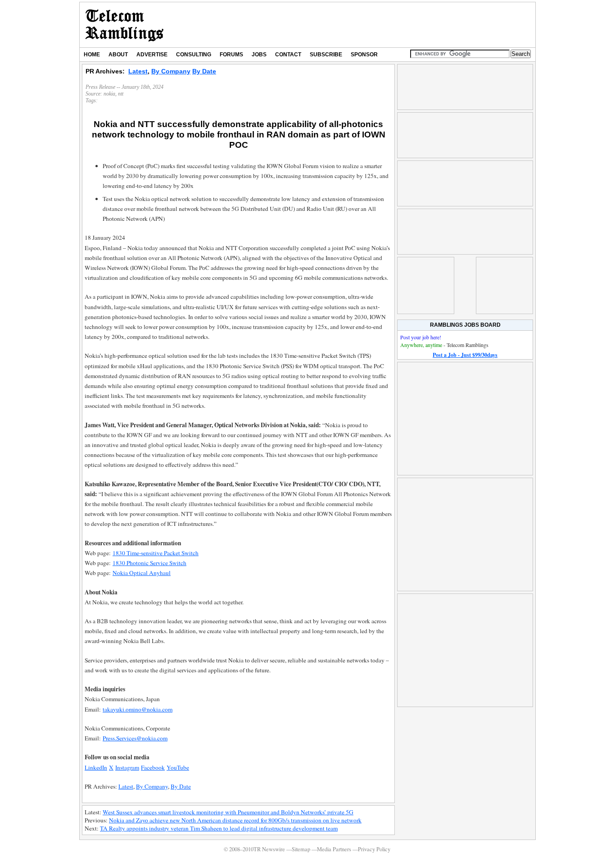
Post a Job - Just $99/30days (465, 355)
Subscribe (326, 54)
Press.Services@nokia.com (135, 738)
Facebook (153, 767)
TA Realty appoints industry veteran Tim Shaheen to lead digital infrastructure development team (219, 828)
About (118, 54)
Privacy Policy (374, 849)
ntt (120, 94)
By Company (170, 71)
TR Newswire (124, 25)
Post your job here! (420, 337)
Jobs (259, 54)
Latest (138, 71)
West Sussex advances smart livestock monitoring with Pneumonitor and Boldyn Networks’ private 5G (228, 812)
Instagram (127, 767)
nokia (109, 94)
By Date (204, 71)
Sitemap (301, 849)
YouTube (178, 767)
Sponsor (364, 54)
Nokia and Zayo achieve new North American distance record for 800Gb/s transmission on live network (235, 820)
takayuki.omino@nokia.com (137, 709)
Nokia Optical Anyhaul (142, 573)
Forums (231, 54)
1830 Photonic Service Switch (149, 563)
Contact (288, 54)
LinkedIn (96, 767)
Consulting (193, 54)
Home (92, 54)
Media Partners (334, 849)
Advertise (151, 54)
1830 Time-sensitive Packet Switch (156, 553)
